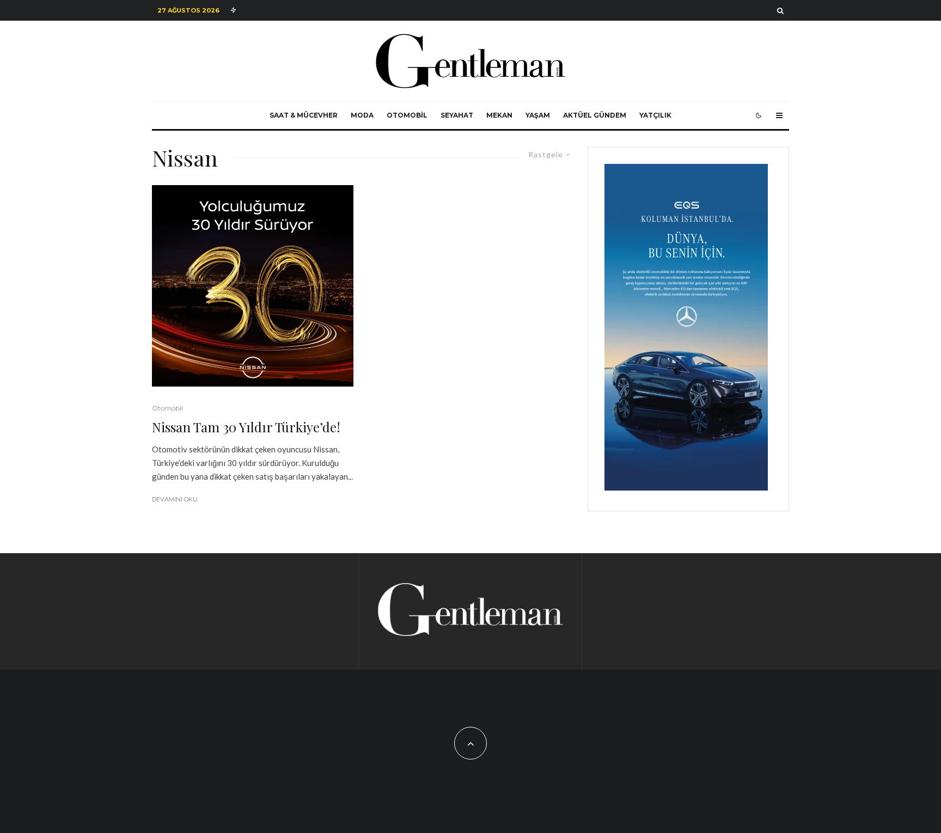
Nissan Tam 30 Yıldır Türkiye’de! (246, 427)
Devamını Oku (175, 499)
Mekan (499, 115)
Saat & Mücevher (304, 115)
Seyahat (457, 115)
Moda (362, 115)
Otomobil (407, 115)
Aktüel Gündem (594, 115)
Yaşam (538, 115)
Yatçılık (655, 115)
